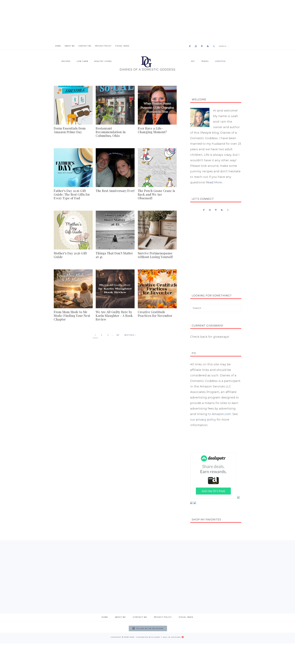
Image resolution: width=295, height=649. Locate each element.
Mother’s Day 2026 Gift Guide (70, 255)
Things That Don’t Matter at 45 (114, 255)
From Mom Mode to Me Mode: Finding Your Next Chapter (72, 315)
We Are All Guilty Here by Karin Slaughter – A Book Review (114, 315)
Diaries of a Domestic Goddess (147, 63)
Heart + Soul (160, 637)
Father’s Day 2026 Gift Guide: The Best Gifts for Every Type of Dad (72, 194)
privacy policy (206, 419)
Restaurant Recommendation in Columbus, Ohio (111, 132)
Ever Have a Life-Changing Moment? (152, 130)
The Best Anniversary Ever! (115, 191)
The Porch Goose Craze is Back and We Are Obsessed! (156, 194)
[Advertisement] (147, 21)
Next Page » (130, 335)
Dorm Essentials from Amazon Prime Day (70, 130)
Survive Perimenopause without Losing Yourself (155, 255)
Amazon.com (221, 414)
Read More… (215, 182)
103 (117, 335)
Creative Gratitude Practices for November (155, 314)
